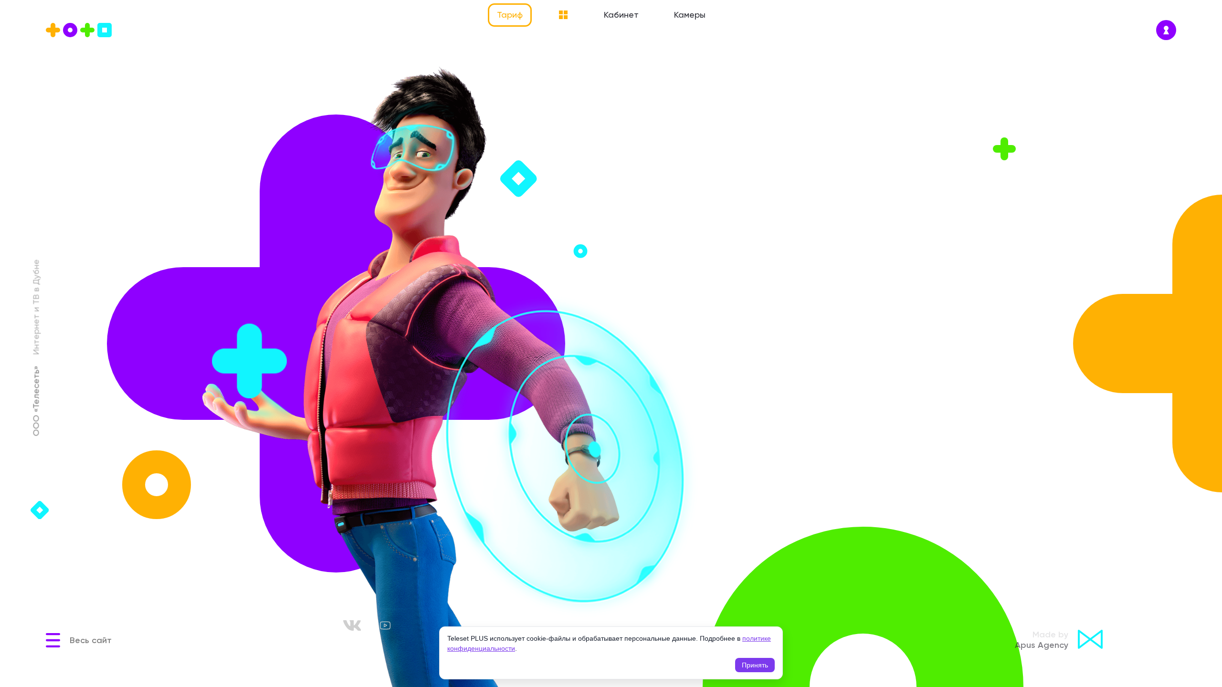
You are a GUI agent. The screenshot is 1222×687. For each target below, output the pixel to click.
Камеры (690, 15)
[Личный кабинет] (1166, 30)
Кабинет (621, 15)
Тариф (510, 15)
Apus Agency (1041, 640)
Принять (755, 665)
